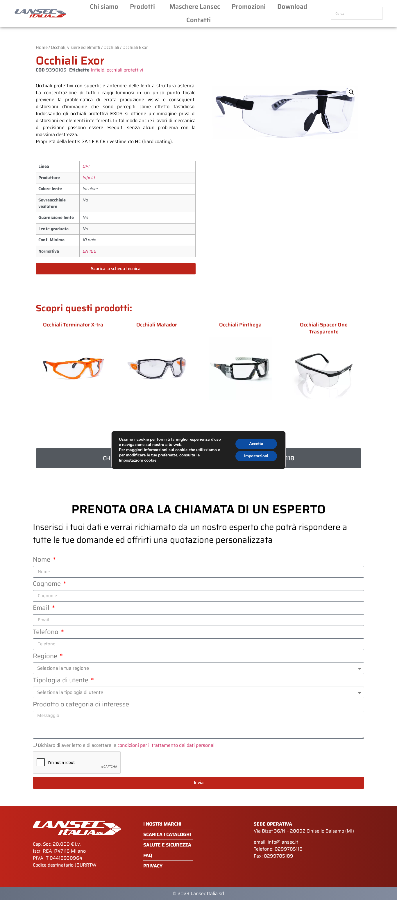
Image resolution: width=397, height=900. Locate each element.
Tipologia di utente (61, 681)
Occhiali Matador (156, 325)
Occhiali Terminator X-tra (73, 325)
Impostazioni (256, 456)
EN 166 (89, 251)
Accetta (256, 444)
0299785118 (289, 849)
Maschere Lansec (194, 6)
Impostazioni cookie (137, 460)
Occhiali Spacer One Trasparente (324, 328)
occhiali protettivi (125, 70)
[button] (351, 92)
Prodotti (142, 6)
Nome (42, 560)
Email (42, 609)
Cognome (47, 585)
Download (292, 6)
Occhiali (111, 47)
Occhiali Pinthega (240, 325)
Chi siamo (104, 6)
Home (42, 47)
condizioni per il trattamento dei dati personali (166, 745)
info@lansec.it (283, 842)
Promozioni (249, 6)
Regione (46, 657)
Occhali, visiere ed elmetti (75, 47)
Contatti (198, 20)
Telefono (46, 633)
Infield (97, 70)
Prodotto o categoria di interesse (81, 705)
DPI (86, 166)
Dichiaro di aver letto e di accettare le (127, 745)
